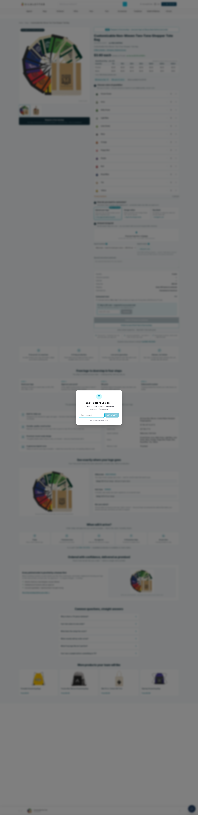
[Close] (119, 393)
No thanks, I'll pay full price (99, 420)
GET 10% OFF (112, 415)
